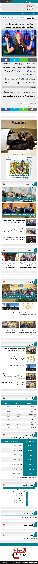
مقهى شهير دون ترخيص (25, 70)
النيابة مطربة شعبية (28, 103)
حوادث (29, 17)
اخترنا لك (30, 281)
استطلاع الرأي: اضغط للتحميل (29, 517)
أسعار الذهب (28, 434)
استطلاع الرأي (28, 513)
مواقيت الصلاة (27, 484)
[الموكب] (19, 138)
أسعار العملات (28, 397)
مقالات (30, 250)
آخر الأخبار (29, 183)
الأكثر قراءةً (29, 344)
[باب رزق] (19, 167)
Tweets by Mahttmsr (30, 538)
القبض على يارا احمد (16, 103)
